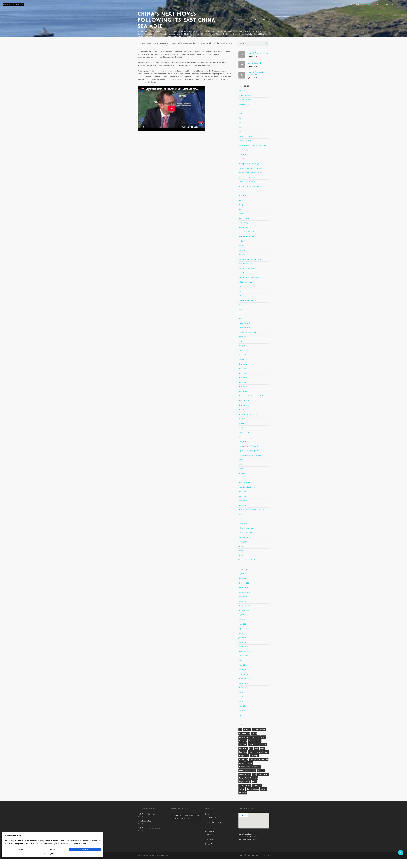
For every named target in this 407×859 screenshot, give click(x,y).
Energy (240, 200)
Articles (240, 109)
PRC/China (204, 34)
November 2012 (244, 679)
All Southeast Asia (178, 31)
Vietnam (181, 37)
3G (240, 730)
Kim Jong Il (254, 756)
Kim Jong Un (243, 759)
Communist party (255, 741)
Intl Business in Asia (245, 282)
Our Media (185, 34)
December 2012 (243, 674)
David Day (252, 745)
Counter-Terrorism (244, 141)
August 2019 (242, 629)
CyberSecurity (243, 150)
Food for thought (244, 218)
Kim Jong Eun (243, 756)
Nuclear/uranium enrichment (248, 414)
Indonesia (241, 246)
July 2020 (241, 615)
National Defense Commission (249, 767)
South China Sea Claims (246, 482)
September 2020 (244, 610)
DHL (250, 748)
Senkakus (249, 34)
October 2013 (243, 656)
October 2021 (243, 588)
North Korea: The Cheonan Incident (250, 396)
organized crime (245, 774)
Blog (188, 31)
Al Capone (246, 730)
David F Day (262, 745)
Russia (235, 34)
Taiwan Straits (171, 37)
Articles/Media (210, 831)
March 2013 (242, 665)
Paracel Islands (263, 774)
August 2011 (242, 692)
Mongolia (163, 34)
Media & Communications (247, 332)
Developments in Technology (248, 164)
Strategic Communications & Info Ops (251, 510)
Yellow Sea (243, 793)
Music (240, 350)
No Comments (262, 19)
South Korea (149, 37)
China (193, 31)
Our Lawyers (209, 814)
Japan (260, 31)
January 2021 (242, 601)
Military (156, 34)
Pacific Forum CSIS (244, 432)
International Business (246, 268)
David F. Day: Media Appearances (149, 828)
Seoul (254, 782)
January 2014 (242, 642)
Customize (20, 849)
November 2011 (244, 688)
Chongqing (243, 741)
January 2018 (242, 638)
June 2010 (241, 711)
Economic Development (246, 182)
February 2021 (243, 597)
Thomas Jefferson (252, 789)
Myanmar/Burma (244, 355)
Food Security (243, 223)
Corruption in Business (246, 136)
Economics (242, 191)
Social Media (242, 478)
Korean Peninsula (145, 34)
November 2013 (244, 651)
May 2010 (241, 715)
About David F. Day (144, 821)
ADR (206, 827)
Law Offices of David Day (259, 759)
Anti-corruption (243, 104)
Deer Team (243, 748)
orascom (261, 770)
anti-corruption (244, 733)
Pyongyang (254, 778)
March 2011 (242, 706)
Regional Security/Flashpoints (220, 34)
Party (241, 778)
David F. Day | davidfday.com (183, 816)
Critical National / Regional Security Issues (218, 31)
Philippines (194, 34)
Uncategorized (243, 542)
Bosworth (255, 737)
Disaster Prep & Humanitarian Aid (250, 168)
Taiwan (240, 519)
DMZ (256, 748)
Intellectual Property (245, 264)
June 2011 (241, 697)
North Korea (242, 364)
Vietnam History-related (246, 560)
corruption (243, 745)
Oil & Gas (241, 419)
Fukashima (243, 752)
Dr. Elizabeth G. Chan (245, 177)
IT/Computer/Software (246, 300)
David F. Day (242, 159)
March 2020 (242, 624)
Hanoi (251, 752)
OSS (254, 774)
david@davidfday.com (250, 840)
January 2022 (242, 578)
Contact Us (208, 844)
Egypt (262, 748)
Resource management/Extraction (250, 455)
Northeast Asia (174, 34)
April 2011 (241, 701)
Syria (240, 514)
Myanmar (249, 763)
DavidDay (144, 31)
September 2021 (244, 592)
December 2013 (243, 647)
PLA (246, 778)
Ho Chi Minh (242, 241)
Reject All (53, 849)
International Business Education (249, 277)
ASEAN (254, 733)
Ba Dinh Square (244, 737)
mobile (241, 763)
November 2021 (244, 583)
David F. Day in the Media (146, 814)
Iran (239, 287)
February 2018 (243, 633)
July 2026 (241, 574)
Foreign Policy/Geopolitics (246, 31)
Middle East (242, 337)
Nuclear (241, 410)
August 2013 (242, 660)
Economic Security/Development (249, 186)
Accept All (85, 849)
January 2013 (242, 670)
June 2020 (241, 619)
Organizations (209, 839)
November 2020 (244, 606)
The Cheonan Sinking (245, 537)
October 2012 (243, 683)
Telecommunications (245, 528)
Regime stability (244, 782)
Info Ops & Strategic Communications (251, 259)
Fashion (241, 214)
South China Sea (244, 785)
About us (241, 91)
